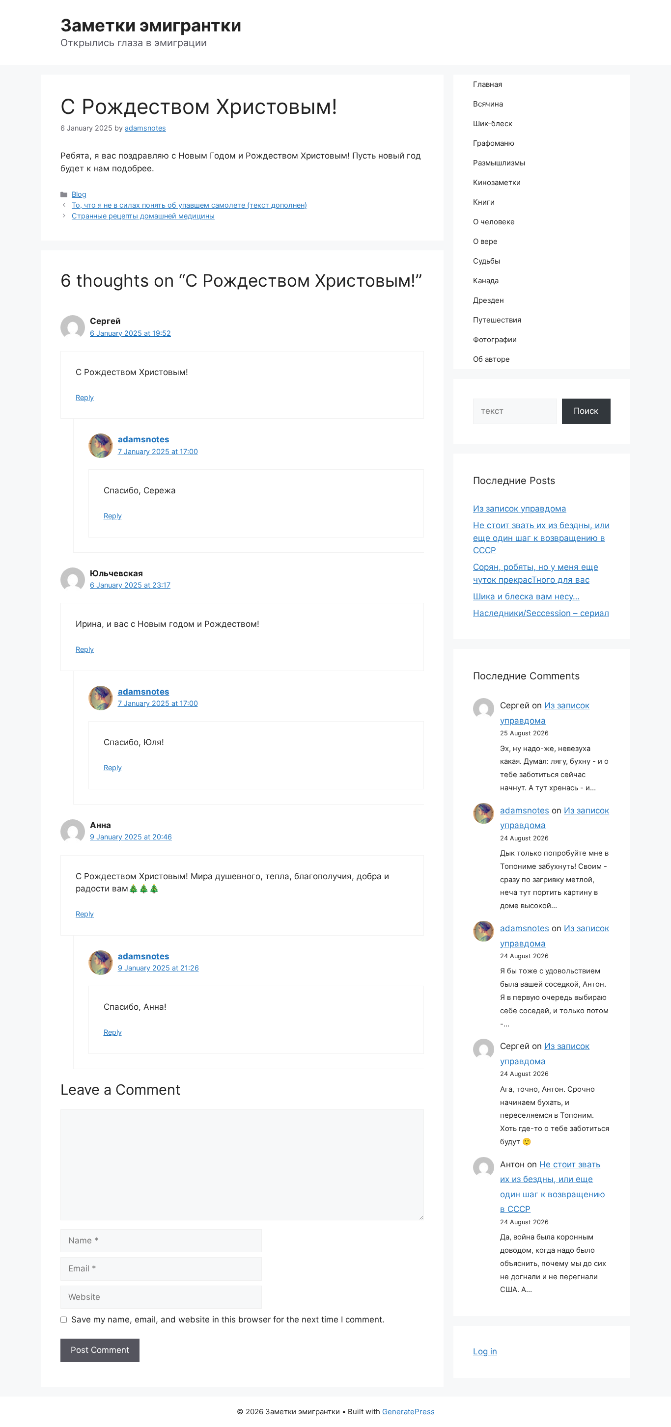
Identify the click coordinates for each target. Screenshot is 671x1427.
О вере (485, 241)
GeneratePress (408, 1411)
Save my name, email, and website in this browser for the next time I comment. (228, 1319)
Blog (79, 194)
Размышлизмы (499, 162)
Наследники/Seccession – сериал (541, 613)
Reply (85, 397)
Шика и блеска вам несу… (526, 596)
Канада (486, 280)
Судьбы (486, 261)
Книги (484, 202)
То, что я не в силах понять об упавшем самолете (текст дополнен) (189, 205)
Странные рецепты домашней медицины (143, 216)
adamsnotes (143, 439)
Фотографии (495, 339)
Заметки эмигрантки (150, 25)
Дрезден (488, 300)
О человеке (494, 221)
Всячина (488, 103)
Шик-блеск (492, 123)
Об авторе (491, 359)
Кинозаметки (497, 182)
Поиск (586, 411)
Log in (485, 1351)
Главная (487, 84)
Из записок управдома (519, 508)
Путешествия (497, 319)
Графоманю (493, 143)
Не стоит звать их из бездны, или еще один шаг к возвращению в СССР (541, 537)
